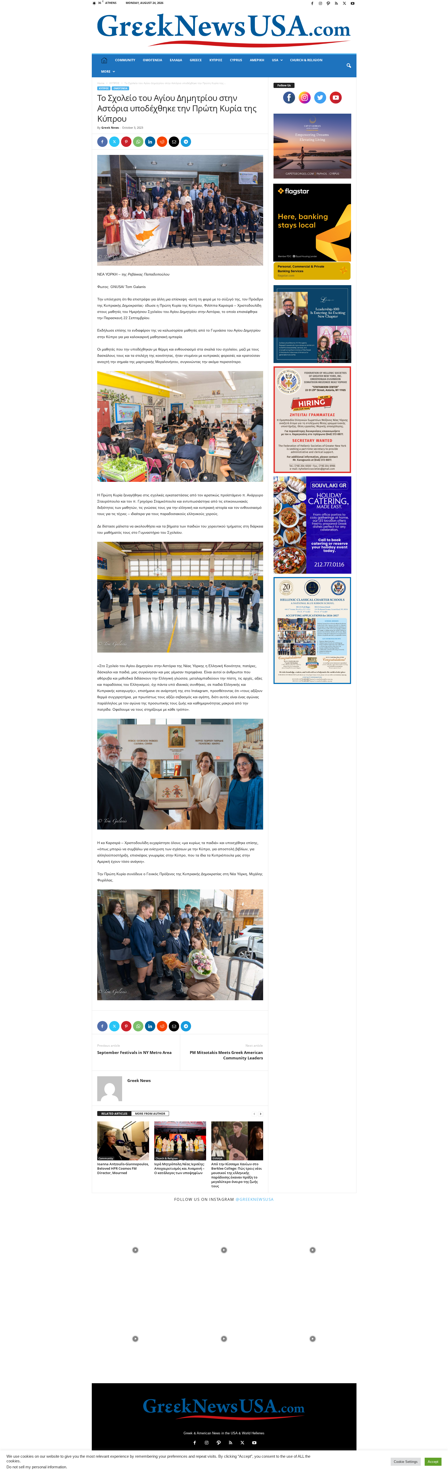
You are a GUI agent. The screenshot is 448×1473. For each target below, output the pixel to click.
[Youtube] (352, 4)
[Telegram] (186, 141)
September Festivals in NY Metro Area (134, 1052)
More (105, 71)
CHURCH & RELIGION (306, 60)
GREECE (196, 60)
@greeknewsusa (255, 1199)
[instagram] (304, 98)
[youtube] (335, 98)
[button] (348, 66)
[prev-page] (254, 1113)
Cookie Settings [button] (406, 1462)
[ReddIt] (162, 141)
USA (275, 60)
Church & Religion (167, 1158)
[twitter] (320, 98)
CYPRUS (236, 60)
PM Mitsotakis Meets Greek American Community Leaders (226, 1055)
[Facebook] (312, 4)
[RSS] (336, 4)
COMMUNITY (125, 60)
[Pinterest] (126, 141)
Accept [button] (433, 1462)
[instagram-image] (135, 1249)
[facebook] (289, 98)
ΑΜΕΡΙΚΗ (257, 60)
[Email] (174, 141)
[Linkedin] (150, 141)
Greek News (110, 127)
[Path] (328, 4)
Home (100, 83)
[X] (344, 4)
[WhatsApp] (138, 141)
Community (106, 1158)
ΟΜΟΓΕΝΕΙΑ (152, 60)
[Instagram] (320, 4)
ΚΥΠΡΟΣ (215, 60)
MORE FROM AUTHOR (150, 1113)
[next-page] (260, 1113)
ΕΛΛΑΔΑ (176, 60)
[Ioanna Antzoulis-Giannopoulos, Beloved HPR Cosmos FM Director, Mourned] (123, 1140)
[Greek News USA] (224, 30)
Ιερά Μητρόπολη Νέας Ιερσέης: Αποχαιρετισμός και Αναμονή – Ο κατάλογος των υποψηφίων (179, 1168)
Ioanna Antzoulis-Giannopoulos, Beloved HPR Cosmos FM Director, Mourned (123, 1168)
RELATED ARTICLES (114, 1113)
